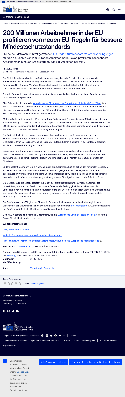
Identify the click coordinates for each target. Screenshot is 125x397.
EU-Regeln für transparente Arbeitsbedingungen (83, 54)
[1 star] (5, 283)
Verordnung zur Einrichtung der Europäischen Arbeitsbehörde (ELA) (67, 103)
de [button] (107, 9)
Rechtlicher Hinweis (108, 340)
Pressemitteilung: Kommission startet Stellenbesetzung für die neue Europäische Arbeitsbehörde (51, 240)
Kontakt (73, 335)
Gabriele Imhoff (26, 246)
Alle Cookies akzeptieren (53, 362)
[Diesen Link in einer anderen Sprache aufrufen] (103, 103)
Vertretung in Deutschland (43, 268)
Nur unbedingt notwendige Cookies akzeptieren (96, 362)
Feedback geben (37, 283)
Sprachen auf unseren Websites (45, 340)
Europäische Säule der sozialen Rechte (77, 214)
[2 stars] (6, 283)
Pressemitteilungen (19, 23)
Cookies (66, 340)
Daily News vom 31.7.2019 (16, 229)
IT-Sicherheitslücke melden (15, 340)
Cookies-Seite (23, 372)
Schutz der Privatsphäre (84, 340)
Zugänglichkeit (9, 345)
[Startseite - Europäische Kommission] (18, 8)
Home (5, 23)
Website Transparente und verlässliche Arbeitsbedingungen (32, 235)
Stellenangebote (79, 205)
